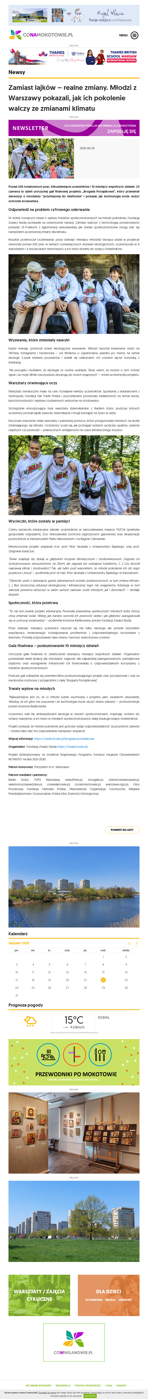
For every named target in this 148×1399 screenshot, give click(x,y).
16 (126, 972)
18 (33, 980)
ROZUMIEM (90, 1396)
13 (67, 972)
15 (103, 972)
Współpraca (63, 1385)
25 (33, 988)
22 (103, 980)
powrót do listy (122, 830)
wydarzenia (93, 1300)
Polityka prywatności (88, 1385)
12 (49, 972)
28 (85, 988)
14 (85, 972)
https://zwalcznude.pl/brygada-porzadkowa (64, 739)
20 (67, 980)
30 (126, 988)
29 (103, 988)
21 (85, 980)
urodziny (125, 1300)
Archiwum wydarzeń (38, 1385)
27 (67, 988)
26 (49, 988)
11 (33, 972)
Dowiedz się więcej (47, 1392)
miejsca (110, 1300)
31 (16, 995)
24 (16, 988)
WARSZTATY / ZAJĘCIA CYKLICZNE (39, 1295)
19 (49, 980)
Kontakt (121, 1385)
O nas (108, 1385)
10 (16, 972)
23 (126, 980)
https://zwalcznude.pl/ (73, 747)
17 (17, 980)
